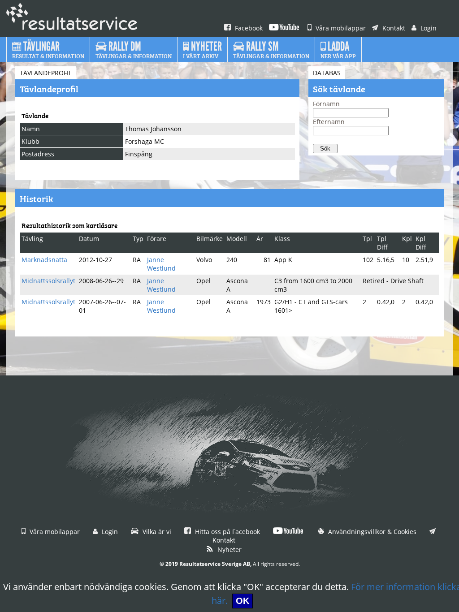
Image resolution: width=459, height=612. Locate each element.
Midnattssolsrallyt (48, 280)
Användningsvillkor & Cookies (371, 531)
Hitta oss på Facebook (226, 531)
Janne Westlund (161, 263)
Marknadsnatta (44, 259)
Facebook (248, 28)
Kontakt (393, 28)
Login (428, 28)
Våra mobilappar (340, 28)
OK (242, 601)
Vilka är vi (156, 531)
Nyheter (229, 549)
